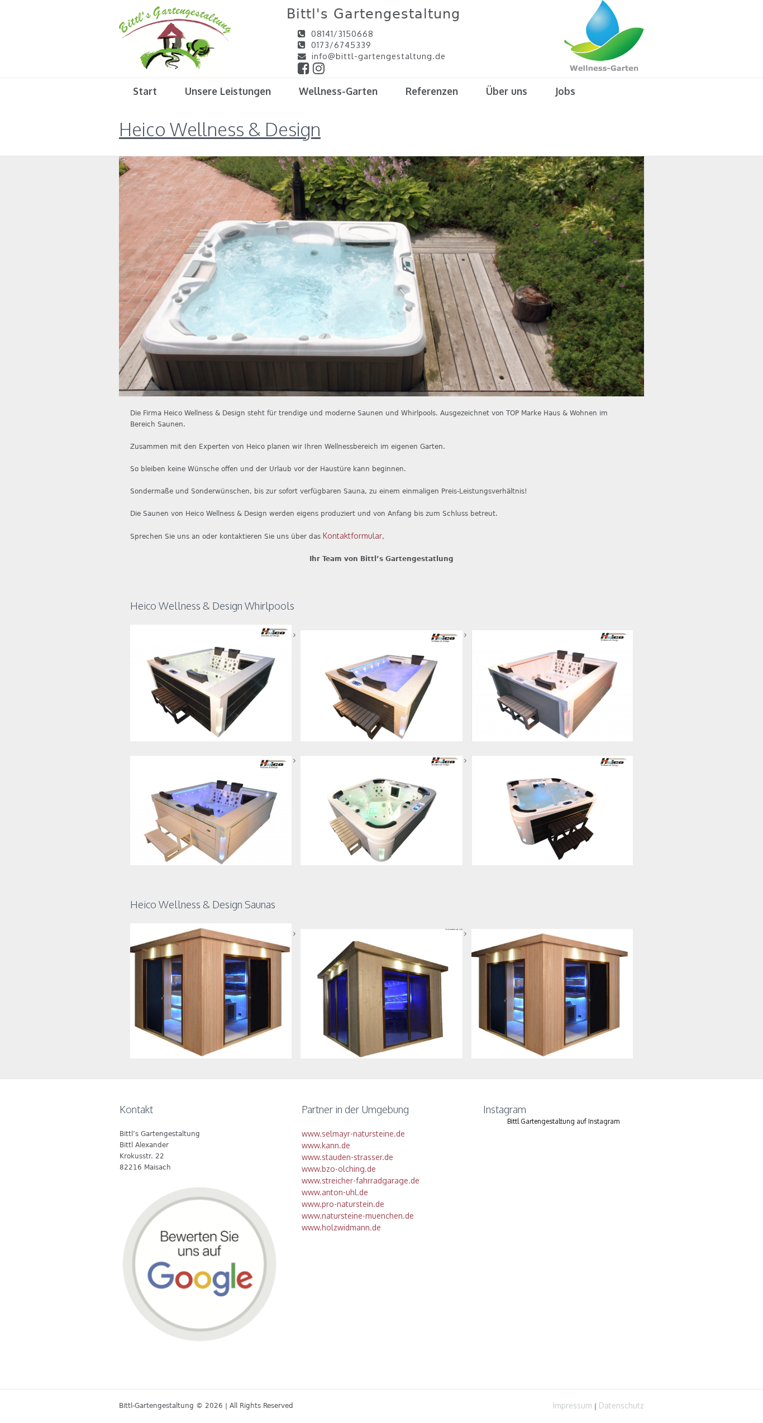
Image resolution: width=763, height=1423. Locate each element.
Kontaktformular (352, 535)
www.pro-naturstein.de (343, 1204)
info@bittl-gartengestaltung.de (379, 56)
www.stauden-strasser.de (347, 1157)
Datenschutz (621, 1405)
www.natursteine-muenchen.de (358, 1215)
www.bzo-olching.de (339, 1168)
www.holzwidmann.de (341, 1227)
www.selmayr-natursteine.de (353, 1133)
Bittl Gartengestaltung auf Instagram (563, 1121)
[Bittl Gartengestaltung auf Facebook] (305, 70)
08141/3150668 (342, 33)
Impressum (572, 1405)
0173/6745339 (341, 45)
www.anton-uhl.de (335, 1192)
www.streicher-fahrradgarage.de (360, 1180)
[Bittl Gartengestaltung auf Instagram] (319, 70)
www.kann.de (326, 1145)
